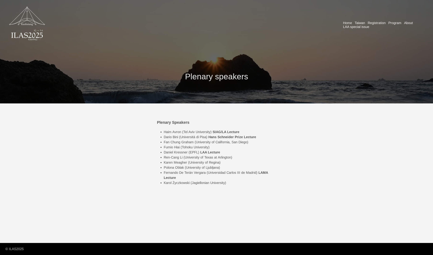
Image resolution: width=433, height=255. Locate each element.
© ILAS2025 (14, 249)
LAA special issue (356, 27)
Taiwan (360, 23)
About (408, 23)
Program (394, 23)
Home (347, 23)
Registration (377, 23)
